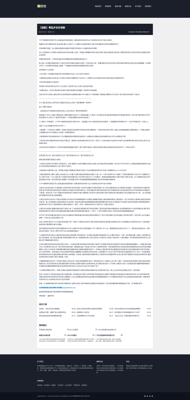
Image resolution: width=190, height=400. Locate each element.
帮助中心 (147, 366)
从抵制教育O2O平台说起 (85, 316)
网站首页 (98, 6)
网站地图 (135, 366)
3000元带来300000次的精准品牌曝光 (127, 309)
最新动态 (128, 6)
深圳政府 (40, 385)
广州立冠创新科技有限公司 (104, 335)
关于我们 (138, 6)
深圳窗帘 (60, 385)
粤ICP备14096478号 (84, 396)
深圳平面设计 (133, 368)
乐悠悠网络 (75, 396)
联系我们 (148, 6)
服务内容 (118, 6)
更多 (74, 370)
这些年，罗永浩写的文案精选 (49, 309)
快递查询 (47, 385)
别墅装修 (84, 385)
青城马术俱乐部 (44, 335)
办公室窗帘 (68, 385)
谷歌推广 (54, 385)
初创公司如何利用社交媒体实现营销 (89, 309)
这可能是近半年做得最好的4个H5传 (126, 312)
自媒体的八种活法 (83, 312)
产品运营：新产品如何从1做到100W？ (139, 32)
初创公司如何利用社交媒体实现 (106, 368)
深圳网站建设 (142, 368)
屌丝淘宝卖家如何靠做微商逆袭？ (51, 316)
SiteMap (149, 368)
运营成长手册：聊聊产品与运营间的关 (52, 312)
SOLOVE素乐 (72, 335)
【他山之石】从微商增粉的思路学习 (127, 316)
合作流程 (141, 366)
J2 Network (45, 6)
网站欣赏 (129, 366)
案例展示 (108, 6)
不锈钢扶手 (76, 385)
